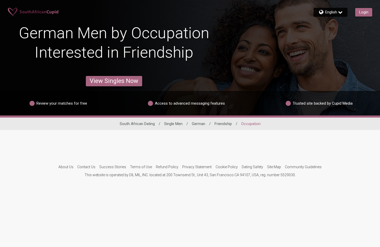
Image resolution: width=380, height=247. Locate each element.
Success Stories (112, 167)
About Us (65, 167)
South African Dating (137, 123)
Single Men (173, 123)
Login (363, 12)
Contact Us (86, 167)
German (198, 123)
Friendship (223, 123)
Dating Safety (252, 167)
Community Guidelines (303, 167)
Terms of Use (141, 167)
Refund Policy (167, 167)
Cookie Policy (227, 167)
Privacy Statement (197, 167)
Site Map (274, 167)
